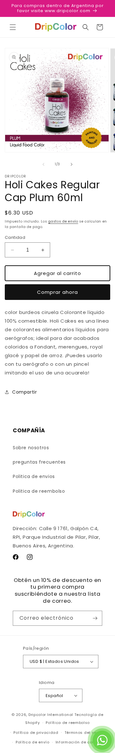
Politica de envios (34, 476)
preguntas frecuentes (39, 462)
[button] (13, 27)
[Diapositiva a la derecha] (72, 164)
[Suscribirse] (95, 618)
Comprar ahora (57, 292)
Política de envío (33, 742)
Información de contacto (80, 742)
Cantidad (15, 237)
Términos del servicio (86, 732)
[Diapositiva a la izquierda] (43, 164)
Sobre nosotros (31, 447)
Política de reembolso (68, 722)
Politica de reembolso (39, 491)
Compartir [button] (24, 392)
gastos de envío (63, 221)
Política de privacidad (35, 732)
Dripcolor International (50, 714)
